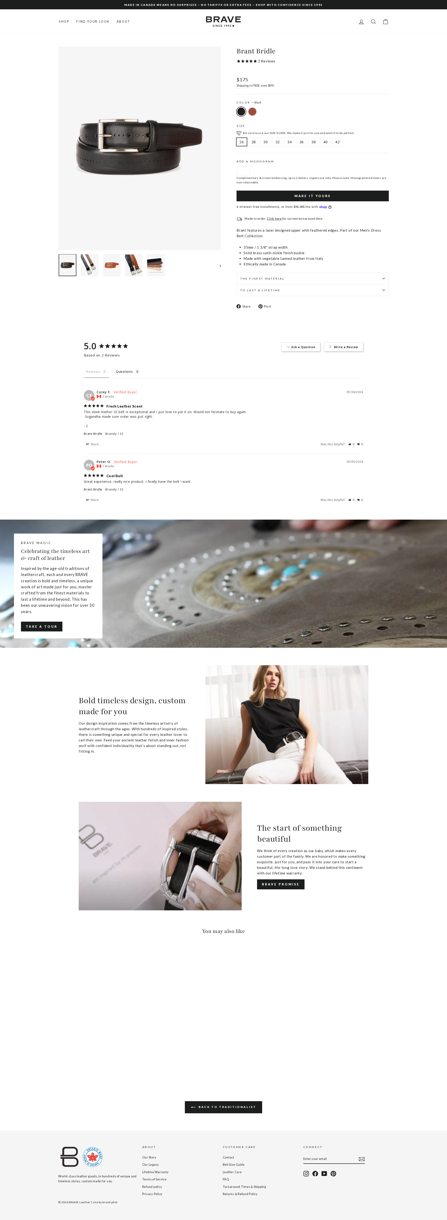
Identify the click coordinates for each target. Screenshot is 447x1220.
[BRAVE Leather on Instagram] (306, 1173)
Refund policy (152, 1187)
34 (289, 142)
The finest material (262, 278)
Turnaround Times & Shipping (244, 1187)
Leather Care (232, 1172)
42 (337, 142)
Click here (274, 218)
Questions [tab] (124, 371)
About (123, 21)
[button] (352, 444)
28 (253, 142)
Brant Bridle (93, 434)
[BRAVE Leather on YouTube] (324, 1173)
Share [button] (94, 444)
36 (301, 142)
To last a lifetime (260, 290)
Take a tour (42, 626)
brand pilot (109, 1202)
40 (325, 142)
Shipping (243, 85)
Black (241, 111)
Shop (64, 21)
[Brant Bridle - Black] (61, 1062)
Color (249, 102)
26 (241, 142)
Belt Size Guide (234, 1164)
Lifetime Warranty (155, 1172)
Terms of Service (154, 1179)
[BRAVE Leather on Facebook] (315, 1173)
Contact (228, 1157)
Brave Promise (281, 884)
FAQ (226, 1179)
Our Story (149, 1157)
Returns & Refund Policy (240, 1194)
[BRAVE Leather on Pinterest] (333, 1173)
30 (265, 142)
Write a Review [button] (346, 347)
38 (313, 142)
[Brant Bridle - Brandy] (67, 1062)
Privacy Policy (152, 1194)
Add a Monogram (255, 161)
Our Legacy (150, 1164)
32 (277, 142)
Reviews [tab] (93, 371)
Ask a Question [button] (303, 347)
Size (241, 125)
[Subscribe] (362, 1159)
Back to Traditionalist (226, 1107)
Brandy (252, 111)
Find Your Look (92, 21)
